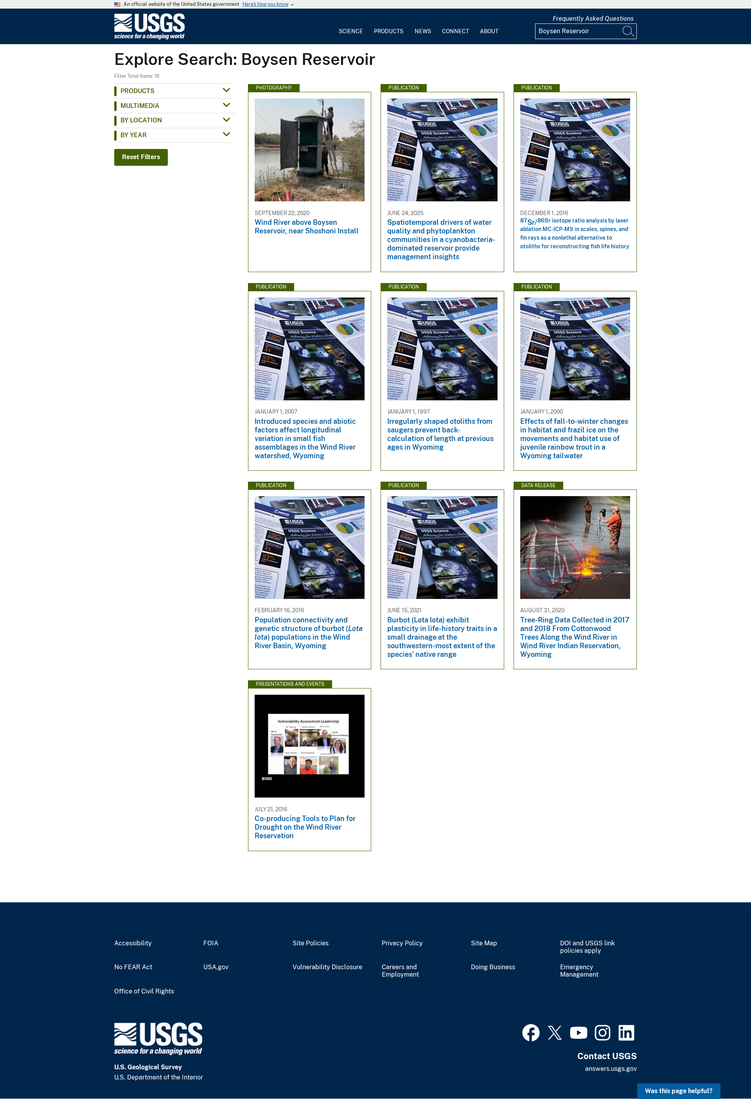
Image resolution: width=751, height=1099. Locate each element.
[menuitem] (350, 26)
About (489, 31)
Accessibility (133, 943)
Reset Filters (141, 157)
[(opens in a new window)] (531, 1031)
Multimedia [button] (140, 105)
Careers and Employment (400, 971)
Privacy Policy (402, 943)
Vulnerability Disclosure (327, 967)
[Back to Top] (722, 1070)
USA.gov (215, 967)
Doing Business (493, 967)
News (423, 31)
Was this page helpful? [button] (679, 1091)
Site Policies (311, 943)
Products (388, 31)
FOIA (210, 943)
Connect (455, 31)
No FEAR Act (133, 967)
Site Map (484, 943)
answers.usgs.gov (611, 1068)
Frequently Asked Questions (593, 18)
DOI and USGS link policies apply (587, 947)
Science (351, 31)
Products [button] (137, 91)
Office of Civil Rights (144, 991)
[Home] (149, 37)
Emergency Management (579, 971)
